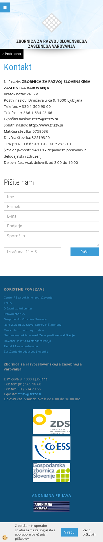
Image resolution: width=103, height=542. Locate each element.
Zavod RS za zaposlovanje (21, 346)
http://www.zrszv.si (46, 124)
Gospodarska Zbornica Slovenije (25, 319)
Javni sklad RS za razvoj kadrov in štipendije (33, 324)
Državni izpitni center (18, 308)
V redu (69, 532)
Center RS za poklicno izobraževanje (28, 297)
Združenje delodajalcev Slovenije (26, 351)
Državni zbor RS (14, 314)
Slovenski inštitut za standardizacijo (27, 341)
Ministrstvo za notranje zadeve (24, 330)
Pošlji (84, 251)
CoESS (8, 303)
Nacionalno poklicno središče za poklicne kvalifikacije (39, 335)
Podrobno (12, 53)
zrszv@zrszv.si (45, 118)
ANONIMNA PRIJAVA (51, 495)
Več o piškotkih (89, 532)
